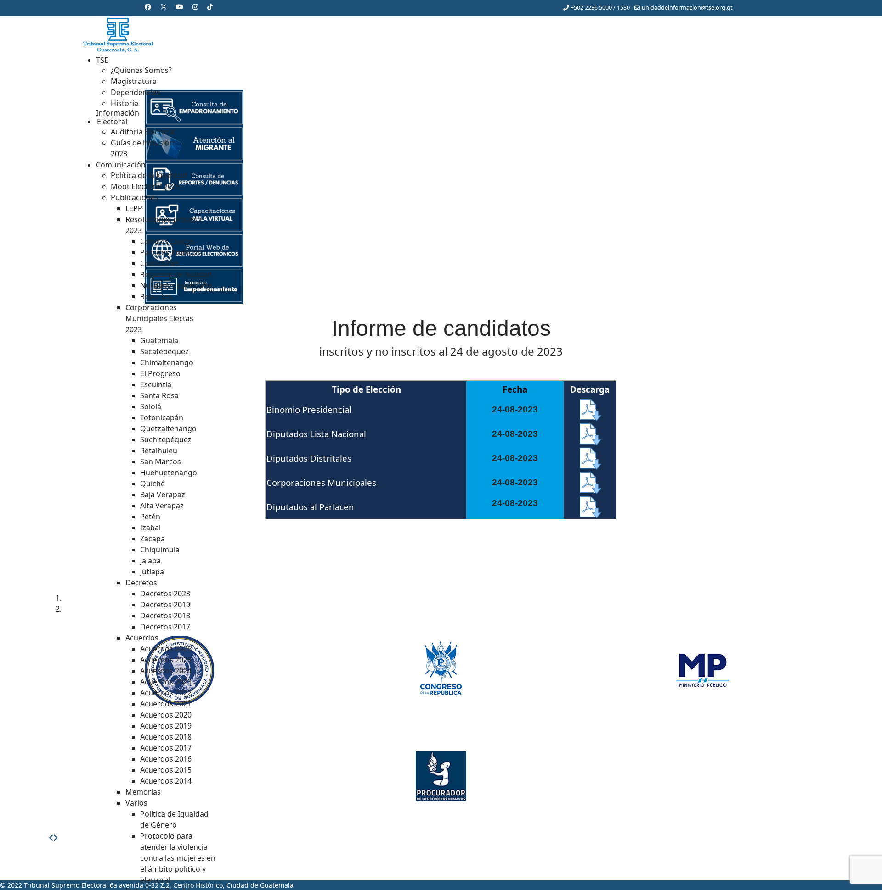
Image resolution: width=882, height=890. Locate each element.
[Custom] (210, 6)
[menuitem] (102, 60)
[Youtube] (179, 6)
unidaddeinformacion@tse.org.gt (687, 7)
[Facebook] (148, 6)
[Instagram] (195, 6)
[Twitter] (163, 6)
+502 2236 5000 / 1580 (600, 7)
